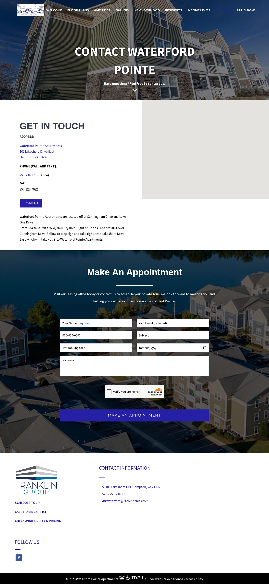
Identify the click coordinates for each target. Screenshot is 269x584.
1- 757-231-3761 (117, 494)
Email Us (31, 203)
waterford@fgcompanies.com (127, 501)
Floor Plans (78, 10)
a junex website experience (164, 579)
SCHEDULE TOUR (27, 503)
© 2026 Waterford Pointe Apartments (92, 579)
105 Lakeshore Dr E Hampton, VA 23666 (132, 487)
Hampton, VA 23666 (33, 157)
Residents (173, 10)
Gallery (122, 10)
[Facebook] (50, 557)
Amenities (102, 10)
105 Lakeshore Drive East (37, 151)
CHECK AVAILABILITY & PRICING (38, 521)
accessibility (194, 579)
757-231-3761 (29, 175)
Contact (223, 10)
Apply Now (246, 10)
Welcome (54, 10)
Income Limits (198, 10)
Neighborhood (147, 10)
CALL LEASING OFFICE (31, 512)
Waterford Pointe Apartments (41, 146)
